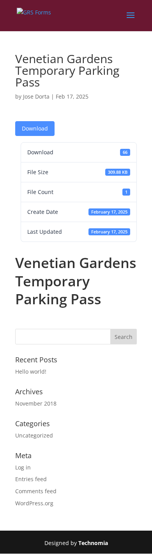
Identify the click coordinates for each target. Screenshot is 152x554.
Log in (23, 467)
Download (35, 128)
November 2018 (36, 403)
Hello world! (30, 371)
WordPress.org (34, 503)
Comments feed (36, 491)
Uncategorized (34, 435)
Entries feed (31, 479)
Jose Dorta (36, 96)
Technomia (93, 543)
